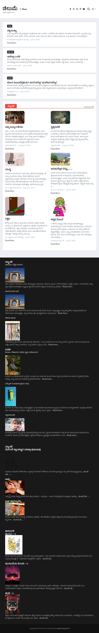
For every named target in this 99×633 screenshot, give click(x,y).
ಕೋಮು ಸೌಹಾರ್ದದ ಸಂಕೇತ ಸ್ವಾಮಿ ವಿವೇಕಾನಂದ (21, 352)
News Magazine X (63, 628)
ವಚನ (10, 78)
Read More (11, 43)
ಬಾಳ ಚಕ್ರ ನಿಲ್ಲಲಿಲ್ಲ (13, 501)
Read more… (68, 286)
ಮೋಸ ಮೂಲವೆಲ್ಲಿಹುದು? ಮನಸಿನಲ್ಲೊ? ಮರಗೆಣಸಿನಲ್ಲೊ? (32, 82)
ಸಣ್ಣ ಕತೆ (9, 261)
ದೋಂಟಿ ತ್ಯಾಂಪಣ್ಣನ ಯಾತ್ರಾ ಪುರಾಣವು (23, 449)
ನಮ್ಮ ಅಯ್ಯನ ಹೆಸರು (14, 126)
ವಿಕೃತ (7, 218)
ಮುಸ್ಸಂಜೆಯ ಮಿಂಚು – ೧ (16, 563)
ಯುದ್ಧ (8, 169)
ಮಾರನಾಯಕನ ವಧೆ (12, 291)
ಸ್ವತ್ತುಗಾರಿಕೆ (55, 126)
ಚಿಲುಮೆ (10, 8)
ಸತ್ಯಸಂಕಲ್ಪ (11, 30)
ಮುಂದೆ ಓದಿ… (84, 496)
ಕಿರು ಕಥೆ (10, 52)
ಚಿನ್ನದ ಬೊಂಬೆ (57, 219)
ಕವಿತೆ (9, 26)
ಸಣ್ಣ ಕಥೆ (11, 106)
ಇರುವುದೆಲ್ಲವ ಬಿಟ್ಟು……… (61, 168)
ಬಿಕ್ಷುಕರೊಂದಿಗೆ (10, 415)
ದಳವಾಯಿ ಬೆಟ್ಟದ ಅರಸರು (14, 264)
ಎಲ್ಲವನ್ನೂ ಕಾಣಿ (89, 107)
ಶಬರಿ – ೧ (9, 593)
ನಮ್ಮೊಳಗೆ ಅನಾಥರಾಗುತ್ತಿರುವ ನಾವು (17, 383)
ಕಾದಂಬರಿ (9, 530)
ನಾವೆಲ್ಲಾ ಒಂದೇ (13, 56)
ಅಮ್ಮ (7, 478)
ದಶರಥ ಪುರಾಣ (10, 318)
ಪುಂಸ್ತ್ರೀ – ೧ (10, 533)
